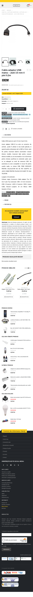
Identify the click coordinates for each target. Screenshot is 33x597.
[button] (3, 5)
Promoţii (5, 451)
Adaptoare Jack (9, 103)
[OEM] (5, 80)
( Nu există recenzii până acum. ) (16, 85)
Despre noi (4, 502)
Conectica (5, 196)
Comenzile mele (6, 442)
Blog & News (5, 506)
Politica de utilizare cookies (8, 473)
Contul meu (5, 439)
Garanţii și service (6, 486)
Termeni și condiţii (6, 472)
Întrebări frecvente (6, 488)
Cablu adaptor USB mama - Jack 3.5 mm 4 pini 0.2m (15, 194)
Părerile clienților (6, 504)
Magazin (5, 436)
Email (6, 129)
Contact (5, 457)
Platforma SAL (5, 497)
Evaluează (16, 217)
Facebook (3, 129)
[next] (30, 70)
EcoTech (5, 454)
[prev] (27, 70)
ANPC (3, 493)
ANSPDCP (4, 495)
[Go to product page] (9, 279)
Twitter (7, 465)
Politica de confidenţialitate (8, 475)
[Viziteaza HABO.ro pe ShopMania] (11, 558)
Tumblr (18, 465)
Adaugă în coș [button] (9, 296)
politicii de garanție (10, 123)
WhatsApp (9, 129)
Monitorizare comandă (8, 445)
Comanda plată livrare (7, 482)
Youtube (10, 465)
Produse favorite (7, 448)
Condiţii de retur (5, 484)
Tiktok (22, 465)
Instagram (14, 465)
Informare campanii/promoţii (9, 477)
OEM (9, 196)
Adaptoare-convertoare (23, 192)
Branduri (4, 508)
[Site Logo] (16, 5)
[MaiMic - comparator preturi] (26, 558)
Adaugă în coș (19, 109)
